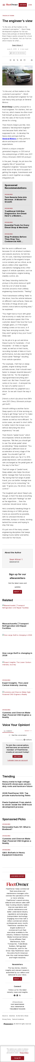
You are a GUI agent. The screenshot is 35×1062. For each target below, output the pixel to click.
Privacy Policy (6, 1019)
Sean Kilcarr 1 (17, 45)
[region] (17, 735)
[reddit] (21, 60)
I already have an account (17, 760)
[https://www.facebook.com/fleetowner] (15, 995)
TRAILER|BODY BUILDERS (17, 1009)
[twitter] (17, 60)
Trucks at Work (8, 15)
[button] (3, 4)
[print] (32, 60)
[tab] (8, 730)
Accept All (17, 1058)
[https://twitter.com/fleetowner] (20, 995)
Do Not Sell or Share (22, 1016)
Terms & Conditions (18, 1019)
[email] (24, 60)
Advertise (12, 1016)
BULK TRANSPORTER (17, 1006)
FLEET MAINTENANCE (17, 1004)
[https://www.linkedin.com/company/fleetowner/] (17, 995)
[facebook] (10, 60)
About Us (5, 1016)
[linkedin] (14, 60)
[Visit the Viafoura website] (27, 740)
